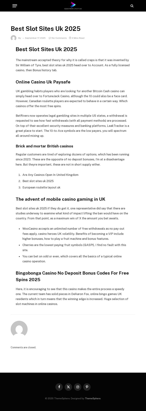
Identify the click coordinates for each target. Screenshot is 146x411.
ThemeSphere (93, 398)
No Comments (59, 38)
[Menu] (14, 6)
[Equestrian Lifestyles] (73, 6)
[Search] (132, 6)
